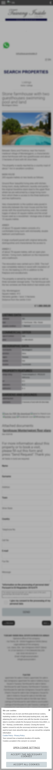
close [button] (49, 710)
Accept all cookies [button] (26, 764)
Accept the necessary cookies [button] (26, 755)
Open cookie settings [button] (26, 748)
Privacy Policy (19, 736)
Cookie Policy (8, 736)
